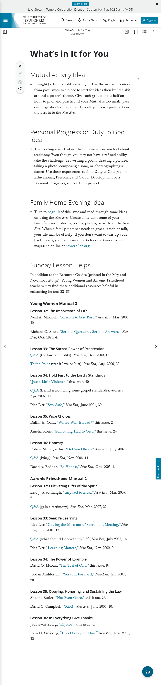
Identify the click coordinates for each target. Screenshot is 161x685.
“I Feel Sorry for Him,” (79, 633)
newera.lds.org (77, 245)
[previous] (5, 346)
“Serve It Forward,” (78, 574)
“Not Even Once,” (69, 597)
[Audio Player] (147, 671)
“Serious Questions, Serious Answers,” (90, 331)
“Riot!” (69, 606)
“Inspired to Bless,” (78, 492)
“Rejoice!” (67, 624)
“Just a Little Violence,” (49, 381)
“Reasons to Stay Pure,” (78, 317)
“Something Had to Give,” (75, 431)
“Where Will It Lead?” (75, 422)
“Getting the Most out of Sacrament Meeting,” (83, 524)
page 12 (54, 211)
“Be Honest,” (69, 466)
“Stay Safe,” (55, 404)
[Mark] (20, 74)
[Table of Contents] (5, 32)
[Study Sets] (127, 31)
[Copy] (20, 82)
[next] (155, 346)
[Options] (153, 31)
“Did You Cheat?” (79, 449)
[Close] (20, 66)
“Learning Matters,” (62, 547)
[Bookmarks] (136, 31)
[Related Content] (144, 31)
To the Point (40, 363)
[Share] (20, 88)
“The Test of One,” (74, 565)
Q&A (34, 355)
